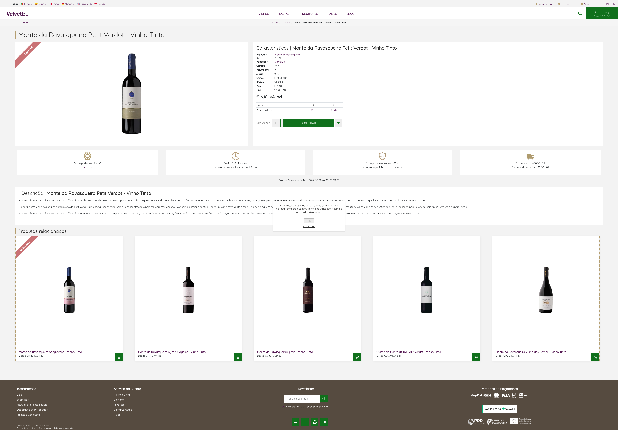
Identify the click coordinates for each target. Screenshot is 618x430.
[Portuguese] (607, 4)
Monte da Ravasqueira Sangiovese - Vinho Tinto (50, 352)
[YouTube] (314, 422)
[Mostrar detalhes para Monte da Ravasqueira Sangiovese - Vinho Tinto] (69, 290)
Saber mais (309, 226)
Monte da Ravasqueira (287, 54)
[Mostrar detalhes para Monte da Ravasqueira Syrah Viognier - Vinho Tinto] (188, 290)
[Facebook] (305, 422)
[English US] (613, 4)
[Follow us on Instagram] (324, 422)
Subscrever (292, 406)
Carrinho (602, 13)
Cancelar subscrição (316, 406)
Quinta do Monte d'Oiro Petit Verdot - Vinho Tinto (408, 352)
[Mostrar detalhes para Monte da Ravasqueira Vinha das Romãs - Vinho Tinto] (545, 290)
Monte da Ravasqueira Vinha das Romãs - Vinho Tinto (531, 352)
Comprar (309, 123)
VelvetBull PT (282, 61)
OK (309, 220)
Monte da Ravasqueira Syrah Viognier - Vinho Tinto (172, 352)
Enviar (324, 398)
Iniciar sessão (545, 3)
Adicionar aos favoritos (338, 123)
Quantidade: (263, 122)
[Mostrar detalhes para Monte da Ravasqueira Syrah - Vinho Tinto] (307, 290)
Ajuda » (87, 167)
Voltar (25, 22)
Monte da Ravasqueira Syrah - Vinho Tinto (285, 352)
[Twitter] (295, 422)
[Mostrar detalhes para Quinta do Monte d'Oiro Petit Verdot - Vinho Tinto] (426, 290)
